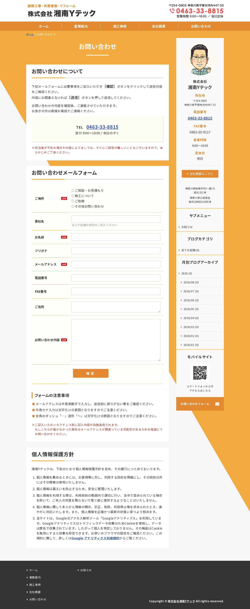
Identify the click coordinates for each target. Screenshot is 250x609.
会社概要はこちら (201, 173)
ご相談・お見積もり (89, 190)
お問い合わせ (201, 26)
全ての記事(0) (190, 250)
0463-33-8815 (102, 126)
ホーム (44, 26)
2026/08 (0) (191, 282)
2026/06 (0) (191, 300)
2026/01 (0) (191, 345)
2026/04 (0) (191, 318)
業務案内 (81, 26)
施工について (84, 195)
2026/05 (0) (191, 309)
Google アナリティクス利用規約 (95, 538)
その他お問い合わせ (89, 206)
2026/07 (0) (191, 291)
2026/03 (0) (191, 327)
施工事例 (120, 26)
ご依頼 (79, 201)
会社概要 (158, 26)
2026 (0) (186, 273)
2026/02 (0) (191, 336)
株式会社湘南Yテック (181, 601)
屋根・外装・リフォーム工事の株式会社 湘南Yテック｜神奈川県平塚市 (66, 11)
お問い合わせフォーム (195, 404)
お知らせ (187, 227)
